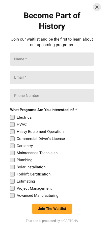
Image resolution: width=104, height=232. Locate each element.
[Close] (97, 7)
